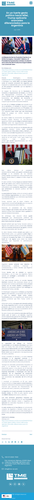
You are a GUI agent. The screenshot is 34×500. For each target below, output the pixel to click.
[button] (31, 3)
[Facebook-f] (19, 484)
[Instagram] (15, 484)
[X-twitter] (23, 484)
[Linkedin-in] (10, 484)
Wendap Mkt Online (20, 498)
